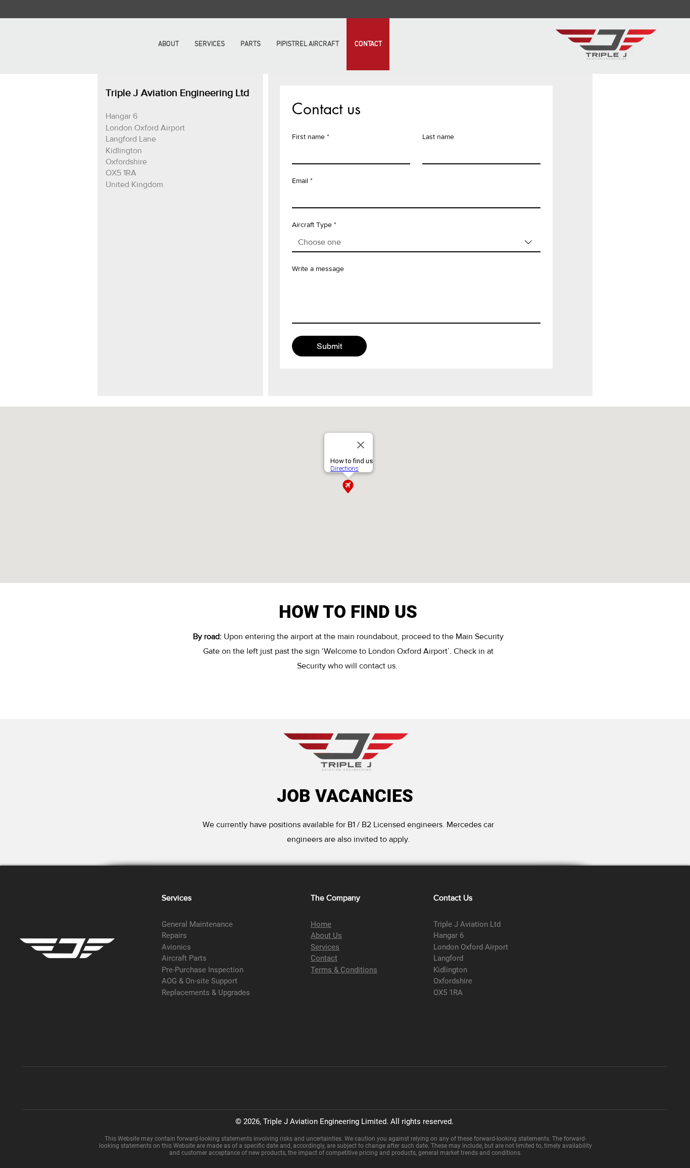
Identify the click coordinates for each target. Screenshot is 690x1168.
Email (302, 180)
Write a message (318, 268)
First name (310, 136)
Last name (438, 136)
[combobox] (416, 242)
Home (321, 924)
